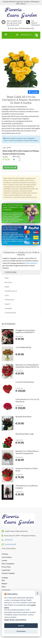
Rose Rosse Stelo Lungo (25, 434)
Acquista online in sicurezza (12, 228)
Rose (7, 278)
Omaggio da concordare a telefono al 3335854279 (25, 331)
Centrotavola (11, 291)
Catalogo (26, 35)
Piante (7, 304)
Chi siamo (5, 554)
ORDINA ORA (9, 167)
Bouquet (8, 282)
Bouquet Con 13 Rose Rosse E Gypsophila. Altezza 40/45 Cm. (27, 366)
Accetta (21, 626)
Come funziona (7, 557)
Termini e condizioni (8, 573)
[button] (36, 35)
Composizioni (10, 313)
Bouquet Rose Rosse (23, 416)
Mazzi (7, 287)
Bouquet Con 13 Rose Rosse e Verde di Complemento (27, 452)
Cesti (7, 295)
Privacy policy (6, 567)
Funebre (8, 308)
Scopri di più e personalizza (15, 620)
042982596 (9, 540)
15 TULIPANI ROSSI (23, 347)
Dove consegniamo (8, 564)
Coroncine (9, 300)
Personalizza (21, 631)
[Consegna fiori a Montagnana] (21, 12)
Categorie (11, 272)
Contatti (4, 560)
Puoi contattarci (31, 263)
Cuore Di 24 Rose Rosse (25, 382)
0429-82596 (35, 25)
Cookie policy (6, 570)
